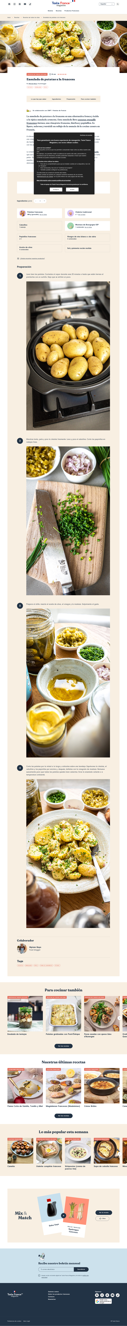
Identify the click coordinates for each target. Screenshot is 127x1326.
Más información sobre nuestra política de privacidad (54, 180)
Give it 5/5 (66, 74)
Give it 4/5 (64, 74)
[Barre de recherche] (118, 4)
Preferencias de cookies (14, 1321)
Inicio (9, 17)
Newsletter (52, 1299)
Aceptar (72, 189)
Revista (50, 11)
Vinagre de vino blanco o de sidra (81, 237)
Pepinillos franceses (27, 237)
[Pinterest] (20, 4)
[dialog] (64, 163)
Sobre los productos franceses (59, 1294)
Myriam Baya (33, 84)
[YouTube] (25, 4)
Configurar (56, 189)
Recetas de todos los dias (31, 17)
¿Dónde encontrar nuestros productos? (32, 258)
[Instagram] (14, 4)
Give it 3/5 (62, 74)
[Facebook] (9, 4)
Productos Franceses (72, 11)
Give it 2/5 (60, 74)
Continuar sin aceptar (86, 135)
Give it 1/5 (58, 74)
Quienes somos (53, 1291)
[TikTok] (30, 4)
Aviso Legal (26, 1321)
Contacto (51, 1297)
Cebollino (23, 225)
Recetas (59, 11)
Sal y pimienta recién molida (79, 248)
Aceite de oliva (25, 247)
